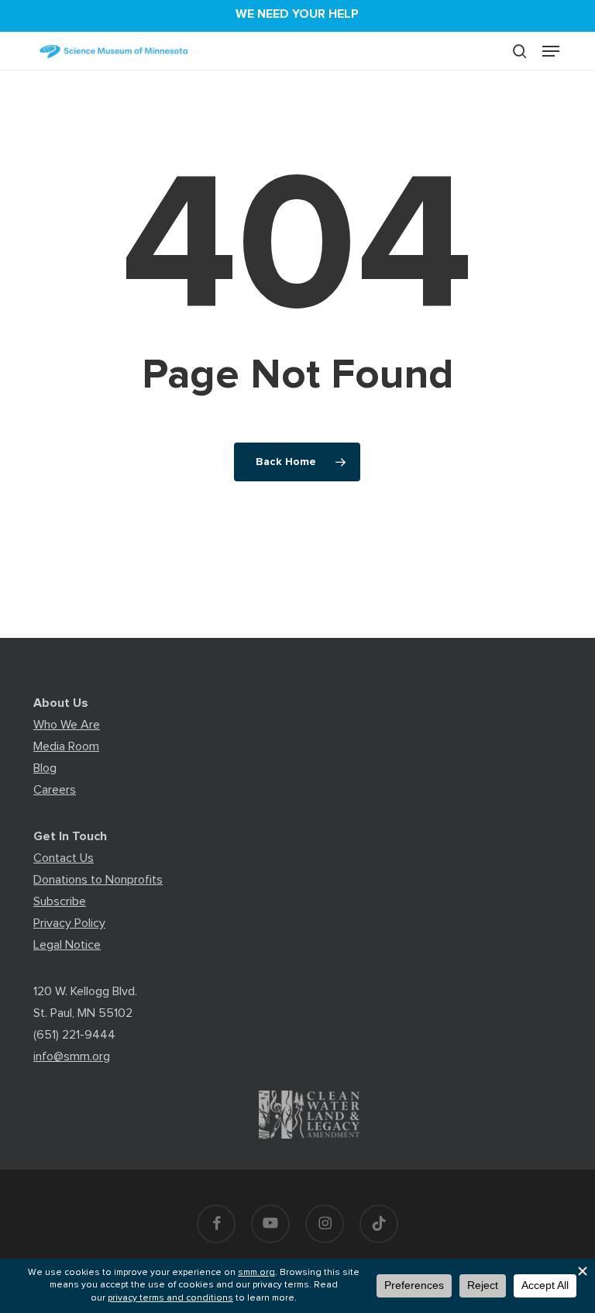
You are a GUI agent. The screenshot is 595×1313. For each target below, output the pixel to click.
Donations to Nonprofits (98, 880)
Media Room (66, 746)
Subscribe (59, 901)
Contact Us (63, 858)
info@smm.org (71, 1056)
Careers (54, 790)
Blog (45, 768)
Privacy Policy (69, 923)
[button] (550, 51)
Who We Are (66, 725)
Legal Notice (67, 945)
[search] (520, 51)
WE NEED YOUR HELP (297, 14)
